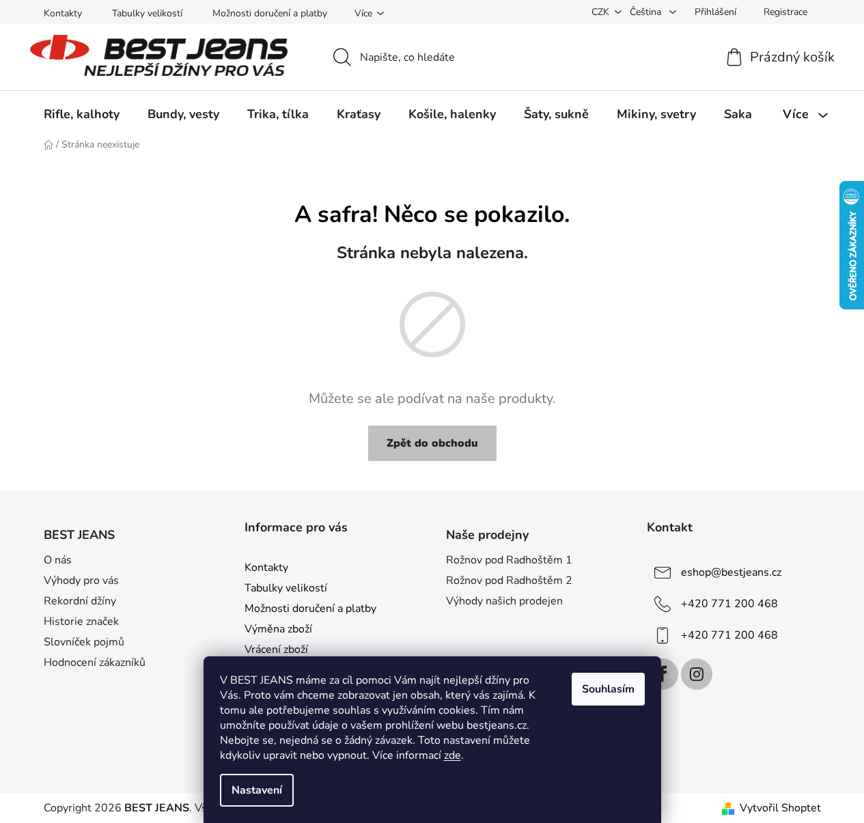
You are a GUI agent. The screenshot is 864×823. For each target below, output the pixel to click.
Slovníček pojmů (84, 642)
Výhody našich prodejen (504, 601)
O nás (58, 560)
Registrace (785, 11)
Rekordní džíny (80, 601)
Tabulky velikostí (147, 13)
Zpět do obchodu (432, 443)
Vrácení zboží (276, 649)
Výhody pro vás (81, 580)
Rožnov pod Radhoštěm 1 (509, 560)
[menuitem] (81, 114)
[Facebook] (662, 674)
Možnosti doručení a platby (269, 13)
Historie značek (81, 621)
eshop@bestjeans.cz (731, 572)
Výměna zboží (278, 629)
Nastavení (257, 790)
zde (452, 755)
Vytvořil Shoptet (780, 807)
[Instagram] (696, 674)
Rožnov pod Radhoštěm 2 (509, 580)
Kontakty (63, 13)
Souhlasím (608, 689)
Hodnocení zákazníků (94, 662)
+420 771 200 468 (729, 603)
